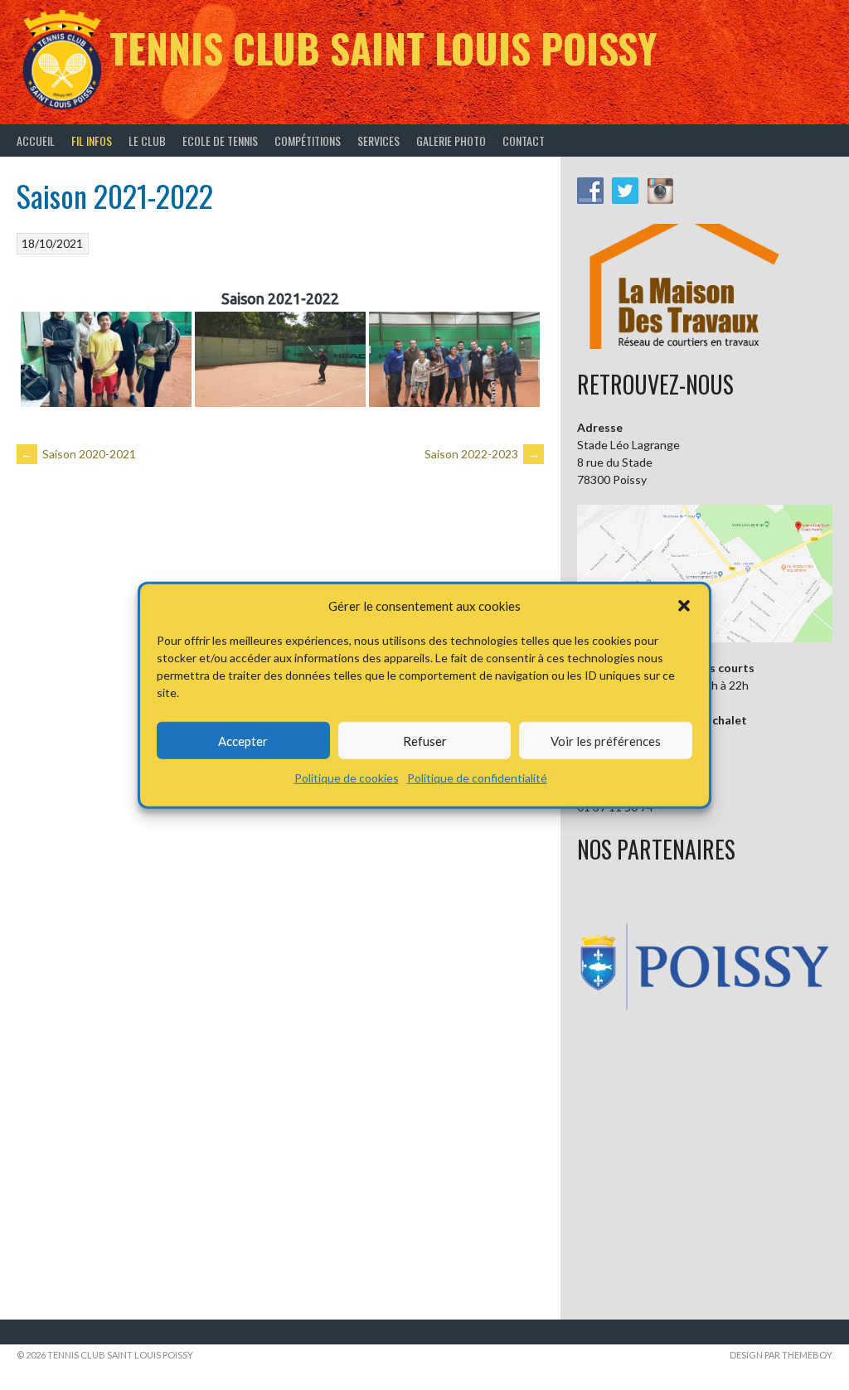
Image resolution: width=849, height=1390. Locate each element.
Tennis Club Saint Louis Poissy (383, 47)
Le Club (147, 140)
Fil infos (91, 140)
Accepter (243, 740)
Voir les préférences (606, 740)
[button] (684, 606)
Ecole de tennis (220, 140)
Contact (523, 140)
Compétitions (307, 140)
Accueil (36, 140)
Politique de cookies (346, 778)
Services (378, 140)
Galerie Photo (451, 140)
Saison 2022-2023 (482, 454)
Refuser (425, 740)
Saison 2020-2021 (78, 454)
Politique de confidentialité (477, 778)
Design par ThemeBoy (781, 1354)
